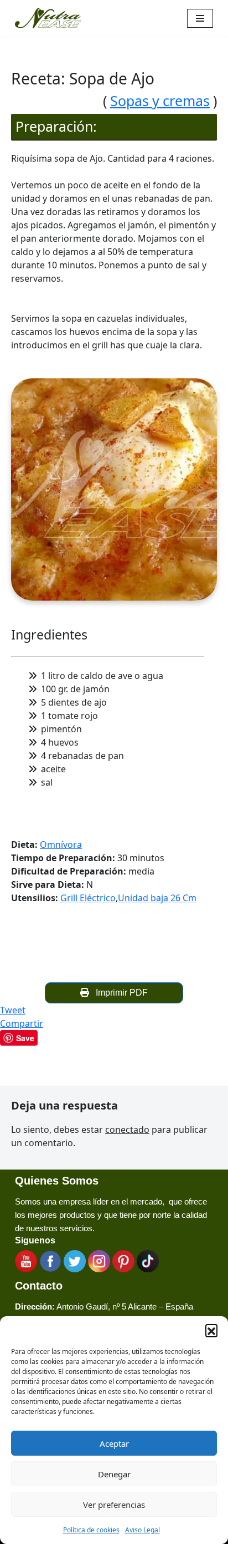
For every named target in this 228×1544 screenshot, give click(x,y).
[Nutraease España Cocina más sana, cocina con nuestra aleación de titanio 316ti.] (48, 18)
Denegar (114, 1474)
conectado (127, 1129)
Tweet (12, 1010)
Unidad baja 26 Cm (157, 898)
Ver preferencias (114, 1504)
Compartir (21, 1023)
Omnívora (61, 844)
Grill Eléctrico (88, 898)
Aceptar (114, 1443)
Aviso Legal (142, 1530)
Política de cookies (91, 1530)
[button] (211, 1330)
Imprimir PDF (119, 992)
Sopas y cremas (160, 100)
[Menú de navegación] (200, 18)
